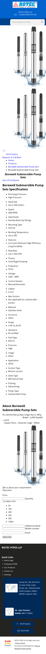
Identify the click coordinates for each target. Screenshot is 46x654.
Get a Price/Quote (10, 180)
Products (12, 163)
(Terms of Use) (20, 643)
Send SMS (25, 630)
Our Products (9, 567)
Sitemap (7, 574)
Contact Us (8, 571)
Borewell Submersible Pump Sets (23, 166)
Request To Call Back (11, 157)
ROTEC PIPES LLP (25, 13)
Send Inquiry (12, 154)
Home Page (8, 560)
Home (11, 160)
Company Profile (11, 564)
